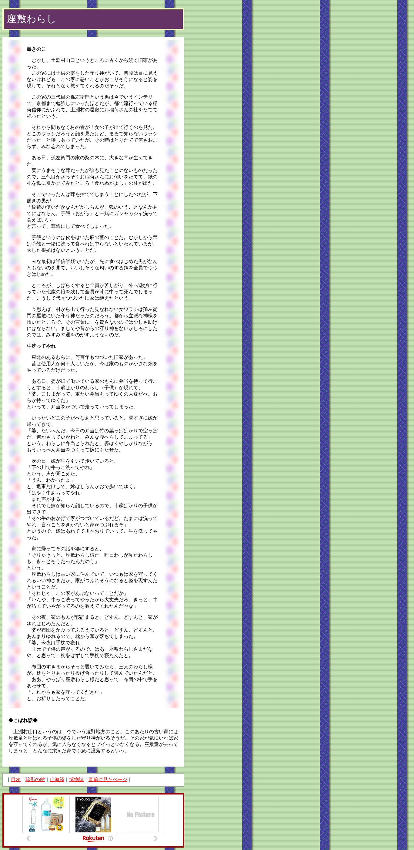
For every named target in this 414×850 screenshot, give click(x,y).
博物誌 (76, 779)
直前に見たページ (107, 779)
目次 (16, 779)
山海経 (57, 779)
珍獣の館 (35, 779)
